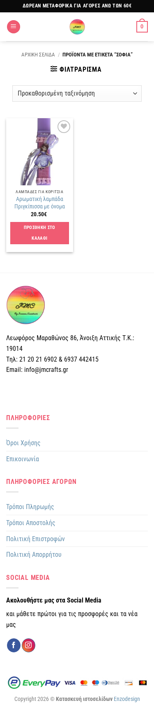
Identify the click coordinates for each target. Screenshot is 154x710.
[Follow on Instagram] (28, 645)
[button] (13, 27)
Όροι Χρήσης (23, 443)
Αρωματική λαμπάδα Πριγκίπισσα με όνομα (39, 203)
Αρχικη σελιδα (38, 54)
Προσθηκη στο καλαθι (39, 233)
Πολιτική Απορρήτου (34, 554)
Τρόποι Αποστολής (30, 523)
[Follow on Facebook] (14, 645)
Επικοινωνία (22, 459)
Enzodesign (127, 699)
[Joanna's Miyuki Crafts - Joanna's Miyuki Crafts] (77, 26)
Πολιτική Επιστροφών (35, 539)
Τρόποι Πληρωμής (30, 507)
